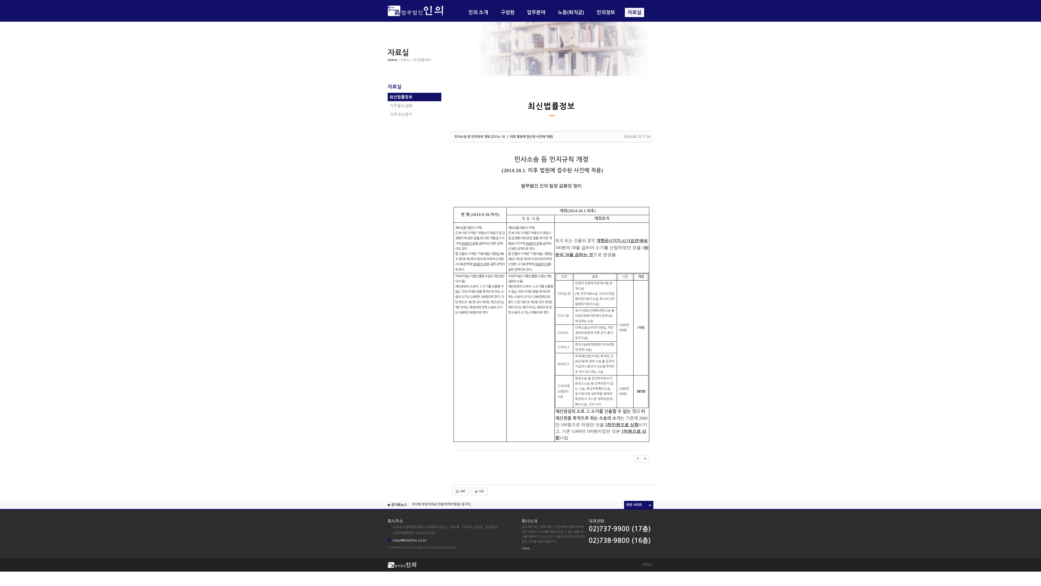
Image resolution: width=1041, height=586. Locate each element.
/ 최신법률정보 (420, 60)
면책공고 (647, 564)
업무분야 (536, 12)
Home (392, 60)
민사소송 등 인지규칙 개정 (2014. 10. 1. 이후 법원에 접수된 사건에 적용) (504, 136)
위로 (481, 491)
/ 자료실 (403, 60)
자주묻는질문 (401, 106)
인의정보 (606, 12)
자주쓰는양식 (401, 114)
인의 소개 (478, 12)
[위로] (637, 459)
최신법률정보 (401, 97)
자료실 (634, 12)
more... (527, 548)
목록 (462, 491)
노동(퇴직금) (571, 12)
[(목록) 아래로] (645, 459)
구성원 (508, 12)
